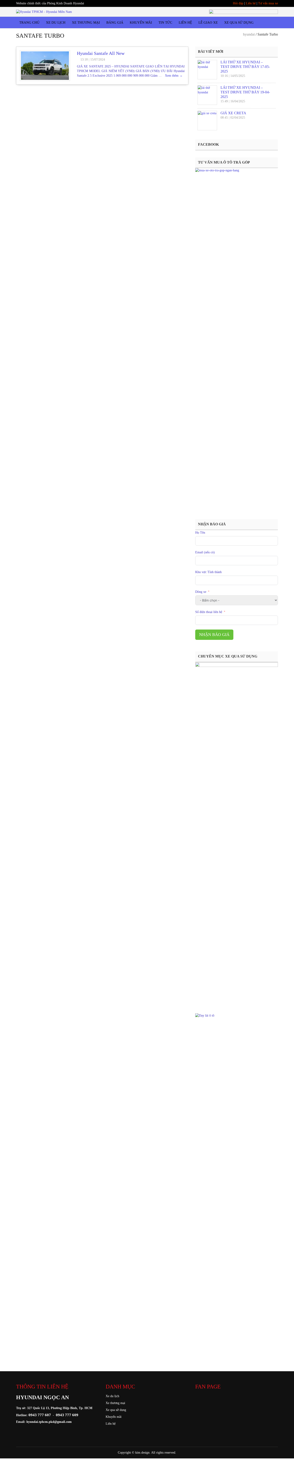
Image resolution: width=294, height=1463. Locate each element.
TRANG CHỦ (29, 22)
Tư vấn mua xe (268, 3)
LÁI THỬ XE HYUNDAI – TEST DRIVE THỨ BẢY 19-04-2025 (245, 92)
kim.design (142, 1452)
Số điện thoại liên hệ (208, 612)
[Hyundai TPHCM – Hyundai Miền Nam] (44, 11)
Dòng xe (201, 592)
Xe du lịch (112, 1396)
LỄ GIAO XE (208, 22)
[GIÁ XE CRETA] (207, 120)
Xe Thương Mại (86, 22)
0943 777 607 (39, 1415)
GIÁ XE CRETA (233, 113)
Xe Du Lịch (55, 22)
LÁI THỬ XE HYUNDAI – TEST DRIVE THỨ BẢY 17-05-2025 (245, 66)
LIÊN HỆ (185, 22)
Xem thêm (174, 75)
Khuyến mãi (114, 1416)
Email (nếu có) (205, 552)
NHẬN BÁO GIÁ (214, 634)
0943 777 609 (67, 1415)
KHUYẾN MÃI (141, 22)
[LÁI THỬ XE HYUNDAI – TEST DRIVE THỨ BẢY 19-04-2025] (207, 95)
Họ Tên (200, 532)
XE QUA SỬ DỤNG (239, 22)
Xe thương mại (115, 1403)
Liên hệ (251, 3)
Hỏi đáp (238, 3)
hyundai (249, 34)
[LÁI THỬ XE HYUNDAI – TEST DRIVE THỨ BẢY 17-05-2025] (207, 69)
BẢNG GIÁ (114, 22)
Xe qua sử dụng (116, 1410)
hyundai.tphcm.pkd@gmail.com (49, 1422)
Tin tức (165, 22)
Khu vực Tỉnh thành (208, 572)
